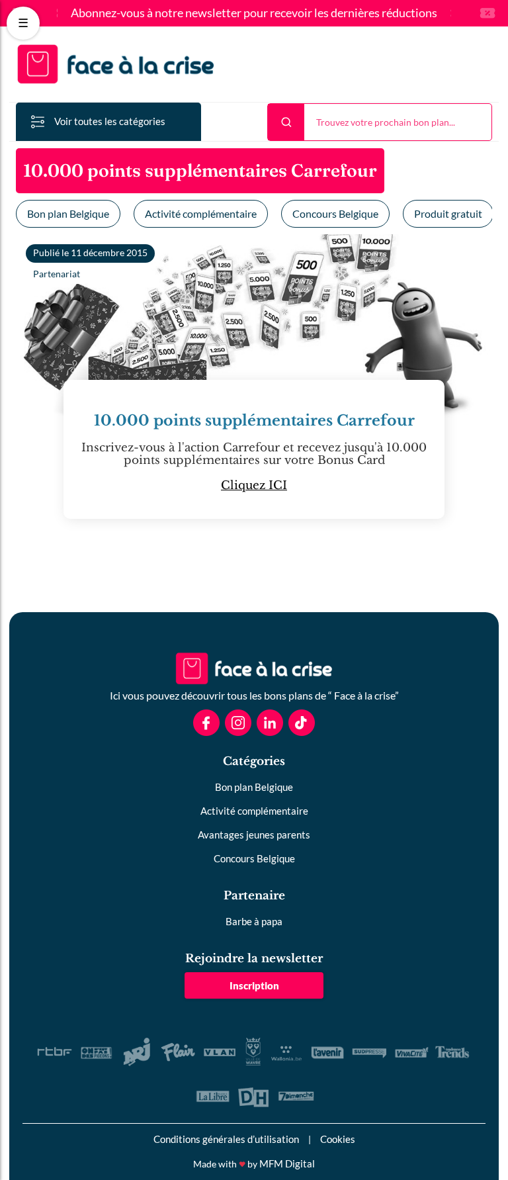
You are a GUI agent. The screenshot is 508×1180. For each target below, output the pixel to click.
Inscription (254, 985)
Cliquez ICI (254, 485)
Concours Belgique (335, 213)
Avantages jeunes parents (254, 834)
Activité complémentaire (201, 213)
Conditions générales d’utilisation (226, 1139)
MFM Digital (287, 1163)
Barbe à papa (254, 921)
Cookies (337, 1139)
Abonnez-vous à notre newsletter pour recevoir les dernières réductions (254, 13)
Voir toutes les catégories (109, 121)
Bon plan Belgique (68, 213)
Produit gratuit (448, 213)
